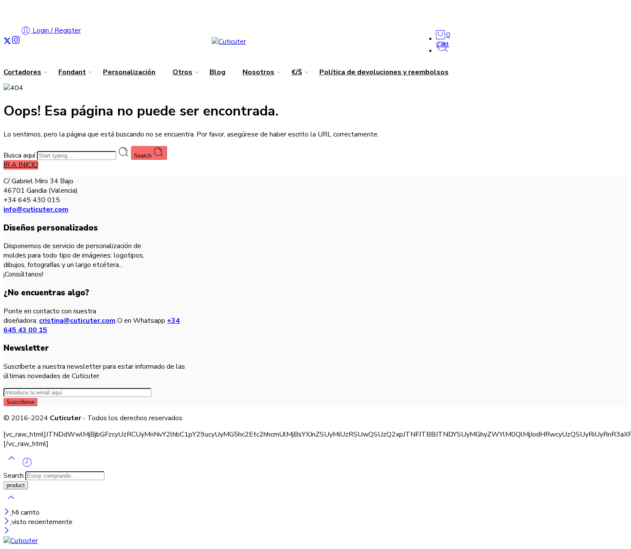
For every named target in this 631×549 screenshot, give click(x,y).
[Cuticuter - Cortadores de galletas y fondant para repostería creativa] (229, 41)
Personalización (129, 72)
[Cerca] (7, 522)
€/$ (296, 72)
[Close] (7, 512)
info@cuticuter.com (35, 209)
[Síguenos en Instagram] (16, 41)
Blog (217, 72)
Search (143, 155)
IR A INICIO (20, 165)
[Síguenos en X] (7, 41)
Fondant (72, 72)
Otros (182, 72)
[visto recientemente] (27, 465)
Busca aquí (20, 155)
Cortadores (22, 72)
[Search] (443, 50)
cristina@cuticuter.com (77, 320)
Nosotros (258, 72)
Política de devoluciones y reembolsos (384, 72)
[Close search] (11, 503)
